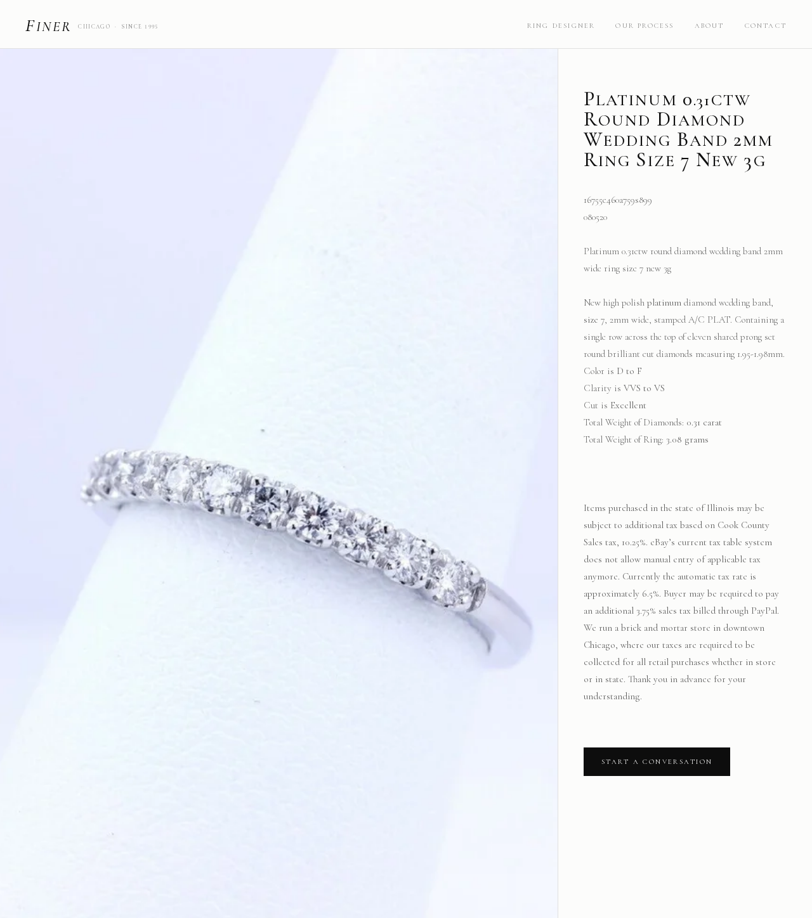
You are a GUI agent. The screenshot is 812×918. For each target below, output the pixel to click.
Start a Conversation (656, 762)
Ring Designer (561, 26)
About (709, 26)
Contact (766, 26)
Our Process (644, 26)
